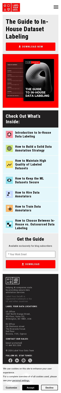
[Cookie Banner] (30, 378)
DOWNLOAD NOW (32, 46)
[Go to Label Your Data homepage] (12, 7)
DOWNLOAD (32, 264)
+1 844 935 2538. (14, 345)
